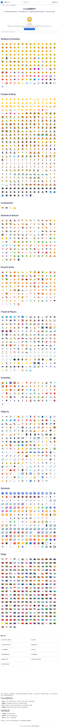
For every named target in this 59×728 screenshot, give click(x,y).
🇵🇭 (38, 605)
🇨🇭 (38, 570)
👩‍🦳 (42, 117)
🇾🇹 (46, 623)
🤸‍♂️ (46, 177)
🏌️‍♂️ (6, 174)
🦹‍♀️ (2, 153)
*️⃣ (54, 525)
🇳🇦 (26, 602)
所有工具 (8, 2)
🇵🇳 (54, 605)
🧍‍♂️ (34, 160)
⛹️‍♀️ (2, 177)
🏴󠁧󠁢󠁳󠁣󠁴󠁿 (10, 627)
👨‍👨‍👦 (22, 188)
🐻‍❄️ (6, 235)
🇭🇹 (2, 588)
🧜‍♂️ (46, 153)
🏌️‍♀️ (10, 174)
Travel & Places (8, 312)
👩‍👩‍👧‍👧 (2, 192)
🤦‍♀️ (14, 128)
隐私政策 (37, 726)
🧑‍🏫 (54, 128)
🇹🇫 (30, 616)
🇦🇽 (38, 563)
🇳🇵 (2, 605)
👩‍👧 (34, 192)
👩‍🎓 (50, 128)
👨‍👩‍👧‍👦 (10, 188)
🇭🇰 (42, 584)
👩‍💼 (22, 135)
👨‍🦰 (6, 117)
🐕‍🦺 (30, 220)
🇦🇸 (22, 563)
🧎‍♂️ (46, 160)
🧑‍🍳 (34, 131)
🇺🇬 (34, 620)
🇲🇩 (54, 595)
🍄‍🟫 (38, 279)
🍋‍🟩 (22, 272)
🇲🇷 (46, 598)
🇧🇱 (26, 566)
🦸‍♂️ (42, 149)
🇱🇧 (6, 595)
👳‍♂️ (10, 145)
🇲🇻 (6, 602)
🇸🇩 (2, 613)
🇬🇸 (22, 584)
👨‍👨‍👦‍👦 (34, 188)
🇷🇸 (34, 609)
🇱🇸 (26, 595)
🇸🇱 (30, 613)
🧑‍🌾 (22, 131)
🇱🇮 (14, 595)
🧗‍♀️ (38, 170)
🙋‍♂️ (30, 124)
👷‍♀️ (46, 142)
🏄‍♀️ (22, 174)
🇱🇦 (2, 595)
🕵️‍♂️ (14, 142)
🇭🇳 (50, 584)
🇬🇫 (38, 581)
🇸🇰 (26, 613)
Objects (5, 411)
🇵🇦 (22, 605)
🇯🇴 (6, 591)
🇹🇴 (6, 620)
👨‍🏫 (2, 131)
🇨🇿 (42, 573)
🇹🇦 (18, 616)
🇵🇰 (42, 605)
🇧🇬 (10, 566)
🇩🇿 (14, 577)
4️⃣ (18, 529)
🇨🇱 (50, 570)
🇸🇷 (46, 613)
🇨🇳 (2, 573)
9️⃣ (38, 529)
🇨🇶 (14, 573)
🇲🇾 (18, 602)
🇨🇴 (6, 573)
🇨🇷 (18, 573)
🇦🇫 (46, 559)
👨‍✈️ (22, 138)
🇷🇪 (26, 609)
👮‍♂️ (2, 142)
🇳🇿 (14, 605)
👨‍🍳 (38, 131)
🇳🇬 (42, 602)
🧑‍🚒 (42, 138)
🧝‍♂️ (2, 156)
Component (7, 203)
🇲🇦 (46, 595)
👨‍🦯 (18, 163)
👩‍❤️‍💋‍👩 (38, 185)
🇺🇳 (42, 620)
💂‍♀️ (30, 142)
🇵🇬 (34, 605)
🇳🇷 (6, 605)
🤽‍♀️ (18, 181)
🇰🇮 (26, 591)
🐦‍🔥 (14, 242)
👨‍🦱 (10, 117)
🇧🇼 (6, 570)
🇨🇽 (34, 573)
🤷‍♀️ (26, 128)
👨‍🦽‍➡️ (14, 167)
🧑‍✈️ (18, 138)
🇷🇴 (30, 609)
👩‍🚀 (38, 138)
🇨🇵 (10, 573)
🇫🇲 (10, 581)
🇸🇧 (50, 609)
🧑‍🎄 (34, 149)
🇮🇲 (26, 588)
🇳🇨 (30, 602)
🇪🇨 (22, 577)
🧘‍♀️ (54, 181)
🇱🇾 (42, 595)
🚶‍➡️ (18, 160)
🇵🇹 (10, 609)
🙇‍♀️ (2, 128)
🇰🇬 (18, 591)
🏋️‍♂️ (10, 177)
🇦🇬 (50, 559)
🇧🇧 (50, 563)
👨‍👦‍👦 (10, 192)
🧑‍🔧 (46, 131)
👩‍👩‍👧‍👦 (50, 188)
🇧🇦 (46, 563)
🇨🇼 (30, 573)
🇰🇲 (30, 591)
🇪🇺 (50, 577)
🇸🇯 (22, 613)
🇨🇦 (18, 570)
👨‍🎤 (54, 135)
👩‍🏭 (10, 135)
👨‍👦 (6, 192)
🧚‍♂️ (22, 153)
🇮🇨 (10, 588)
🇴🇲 (18, 605)
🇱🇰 (18, 595)
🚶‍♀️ (14, 160)
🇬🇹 (26, 584)
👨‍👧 (14, 192)
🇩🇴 (10, 577)
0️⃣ (2, 529)
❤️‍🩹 (10, 79)
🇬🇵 (10, 584)
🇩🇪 (46, 573)
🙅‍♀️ (54, 121)
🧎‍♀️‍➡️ (2, 163)
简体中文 (55, 2)
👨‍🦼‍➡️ (46, 163)
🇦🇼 (34, 563)
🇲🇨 (50, 595)
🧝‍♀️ (6, 156)
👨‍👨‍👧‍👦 (30, 188)
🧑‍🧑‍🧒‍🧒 (14, 195)
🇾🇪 (42, 623)
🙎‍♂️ (38, 121)
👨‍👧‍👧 (22, 192)
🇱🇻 (38, 595)
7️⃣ (30, 529)
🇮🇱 (22, 588)
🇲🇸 (50, 598)
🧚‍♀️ (26, 153)
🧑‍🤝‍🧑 (10, 185)
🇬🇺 (30, 584)
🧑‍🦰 (30, 117)
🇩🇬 (50, 573)
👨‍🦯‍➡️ (22, 163)
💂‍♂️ (26, 142)
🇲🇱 (22, 598)
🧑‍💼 (14, 135)
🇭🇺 (6, 588)
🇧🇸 (50, 566)
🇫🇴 (14, 581)
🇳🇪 (34, 602)
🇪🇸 (42, 577)
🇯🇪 (54, 588)
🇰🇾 (50, 591)
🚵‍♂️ (34, 177)
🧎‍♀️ (50, 160)
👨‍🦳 (14, 117)
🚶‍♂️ (10, 160)
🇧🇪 (2, 566)
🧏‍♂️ (42, 124)
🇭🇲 (46, 584)
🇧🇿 (14, 570)
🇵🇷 (2, 609)
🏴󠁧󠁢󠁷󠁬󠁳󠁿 (14, 627)
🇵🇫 (30, 605)
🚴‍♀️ (26, 177)
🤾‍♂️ (26, 181)
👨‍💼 (18, 135)
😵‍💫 (50, 58)
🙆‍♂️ (6, 124)
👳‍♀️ (14, 145)
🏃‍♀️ (34, 167)
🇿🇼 (2, 627)
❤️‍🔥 (6, 79)
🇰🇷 (42, 591)
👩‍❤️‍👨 (46, 185)
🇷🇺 (38, 609)
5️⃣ (22, 529)
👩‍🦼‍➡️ (54, 163)
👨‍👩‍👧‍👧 (18, 188)
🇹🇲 (54, 616)
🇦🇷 (18, 563)
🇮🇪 (18, 588)
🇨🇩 (26, 570)
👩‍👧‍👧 (42, 192)
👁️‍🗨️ (42, 83)
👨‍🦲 (18, 117)
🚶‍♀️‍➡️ (22, 160)
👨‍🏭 (6, 135)
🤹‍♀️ (42, 181)
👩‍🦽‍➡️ (22, 167)
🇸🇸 (50, 613)
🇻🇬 (14, 623)
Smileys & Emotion (10, 39)
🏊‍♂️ (42, 174)
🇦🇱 (2, 563)
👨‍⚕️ (34, 128)
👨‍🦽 (10, 167)
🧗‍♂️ (34, 170)
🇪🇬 (30, 577)
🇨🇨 (22, 570)
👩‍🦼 (50, 163)
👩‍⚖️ (18, 131)
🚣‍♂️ (30, 174)
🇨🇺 (22, 573)
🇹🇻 (18, 620)
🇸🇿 (14, 616)
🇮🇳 (30, 588)
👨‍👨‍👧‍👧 (38, 188)
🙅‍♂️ (50, 121)
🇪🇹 (46, 577)
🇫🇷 (18, 581)
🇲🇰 (18, 598)
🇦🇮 (54, 559)
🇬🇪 (34, 581)
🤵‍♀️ (34, 145)
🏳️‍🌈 (22, 559)
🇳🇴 (54, 602)
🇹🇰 (46, 616)
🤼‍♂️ (2, 181)
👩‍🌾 (30, 131)
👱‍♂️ (6, 121)
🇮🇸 (46, 588)
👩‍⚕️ (38, 128)
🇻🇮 (18, 623)
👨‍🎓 (46, 128)
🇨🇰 (46, 570)
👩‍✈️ (26, 138)
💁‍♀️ (22, 124)
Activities (6, 378)
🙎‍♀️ (42, 121)
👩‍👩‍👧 (46, 188)
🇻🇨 (6, 623)
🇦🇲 (6, 563)
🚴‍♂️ (22, 177)
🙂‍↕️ (38, 55)
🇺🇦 (30, 620)
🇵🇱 (46, 605)
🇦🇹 (26, 563)
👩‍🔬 (34, 135)
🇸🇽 (6, 616)
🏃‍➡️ (38, 167)
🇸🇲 (34, 613)
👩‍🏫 (6, 131)
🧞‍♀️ (18, 156)
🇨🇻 (26, 573)
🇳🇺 (10, 605)
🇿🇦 (50, 623)
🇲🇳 (30, 598)
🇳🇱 (50, 602)
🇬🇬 (42, 581)
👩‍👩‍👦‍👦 (54, 188)
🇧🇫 (6, 566)
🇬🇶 (14, 584)
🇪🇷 (38, 577)
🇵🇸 (6, 609)
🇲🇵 (38, 598)
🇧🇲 (30, 566)
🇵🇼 (14, 609)
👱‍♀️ (2, 121)
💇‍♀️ (2, 160)
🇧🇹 (54, 566)
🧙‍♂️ (10, 153)
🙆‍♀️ (10, 124)
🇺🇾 (50, 620)
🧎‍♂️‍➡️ (6, 163)
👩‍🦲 (50, 117)
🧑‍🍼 (18, 149)
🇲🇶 (42, 598)
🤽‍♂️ (14, 181)
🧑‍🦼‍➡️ (38, 163)
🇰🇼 (46, 591)
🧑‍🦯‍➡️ (14, 163)
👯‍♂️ (10, 170)
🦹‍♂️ (54, 149)
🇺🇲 (38, 620)
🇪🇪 (26, 577)
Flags (3, 554)
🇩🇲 (6, 577)
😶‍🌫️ (2, 55)
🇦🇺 (30, 563)
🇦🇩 (38, 559)
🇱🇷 (22, 595)
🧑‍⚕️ (30, 128)
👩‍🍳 (42, 131)
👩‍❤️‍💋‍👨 (30, 185)
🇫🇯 (2, 581)
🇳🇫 (38, 602)
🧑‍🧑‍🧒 (10, 195)
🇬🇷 (18, 584)
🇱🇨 (10, 595)
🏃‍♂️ (30, 167)
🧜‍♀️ (50, 153)
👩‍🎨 (14, 138)
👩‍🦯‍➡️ (30, 163)
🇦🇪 (42, 559)
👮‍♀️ (6, 142)
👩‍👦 (26, 192)
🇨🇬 (34, 570)
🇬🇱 (54, 581)
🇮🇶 (38, 588)
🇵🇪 (26, 605)
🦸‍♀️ (46, 149)
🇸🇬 (10, 613)
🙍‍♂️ (26, 121)
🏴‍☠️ (30, 559)
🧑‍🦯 (10, 163)
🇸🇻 (2, 616)
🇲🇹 (54, 598)
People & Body (8, 94)
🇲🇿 (22, 602)
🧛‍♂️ (34, 153)
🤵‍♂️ (30, 145)
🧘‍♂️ (50, 181)
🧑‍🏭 (2, 135)
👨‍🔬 (30, 135)
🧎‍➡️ (54, 160)
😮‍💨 (22, 55)
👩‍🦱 (34, 117)
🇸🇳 (38, 613)
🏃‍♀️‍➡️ (42, 167)
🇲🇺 (2, 602)
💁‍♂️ (18, 124)
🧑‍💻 (38, 135)
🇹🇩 (26, 616)
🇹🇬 (34, 616)
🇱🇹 (30, 595)
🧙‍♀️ (14, 153)
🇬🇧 (26, 581)
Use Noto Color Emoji (29, 29)
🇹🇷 (10, 620)
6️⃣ (26, 529)
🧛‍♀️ (38, 153)
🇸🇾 (10, 616)
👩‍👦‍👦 (30, 192)
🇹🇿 (26, 620)
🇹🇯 (42, 616)
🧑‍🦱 (38, 117)
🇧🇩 (54, 563)
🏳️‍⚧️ (26, 559)
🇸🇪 (6, 613)
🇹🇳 (2, 620)
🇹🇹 (14, 620)
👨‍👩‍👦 (2, 188)
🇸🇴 (42, 613)
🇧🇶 (42, 566)
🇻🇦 (2, 623)
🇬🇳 (6, 584)
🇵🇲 (50, 605)
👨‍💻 (42, 135)
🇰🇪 (14, 591)
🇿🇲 (54, 623)
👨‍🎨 (10, 138)
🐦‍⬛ (6, 242)
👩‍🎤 (2, 138)
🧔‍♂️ (54, 113)
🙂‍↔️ (34, 55)
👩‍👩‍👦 (42, 188)
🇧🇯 (22, 566)
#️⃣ (50, 525)
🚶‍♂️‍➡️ (26, 160)
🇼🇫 (30, 623)
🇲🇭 (14, 598)
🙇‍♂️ (54, 124)
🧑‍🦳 (46, 117)
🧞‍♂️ (14, 156)
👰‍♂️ (42, 145)
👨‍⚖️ (14, 131)
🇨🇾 (38, 573)
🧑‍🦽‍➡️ (6, 167)
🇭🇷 (54, 584)
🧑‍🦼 (34, 163)
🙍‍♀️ (30, 121)
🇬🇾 (38, 584)
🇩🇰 (2, 577)
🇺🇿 (54, 620)
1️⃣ (6, 529)
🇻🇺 (26, 623)
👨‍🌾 (26, 131)
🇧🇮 (18, 566)
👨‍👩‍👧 (6, 188)
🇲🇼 (10, 602)
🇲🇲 (26, 598)
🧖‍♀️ (26, 170)
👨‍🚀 (34, 138)
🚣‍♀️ (34, 174)
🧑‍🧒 (18, 195)
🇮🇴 (34, 588)
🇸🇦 (46, 609)
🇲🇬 (10, 598)
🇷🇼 (42, 609)
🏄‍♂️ (18, 174)
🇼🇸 (34, 623)
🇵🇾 (18, 609)
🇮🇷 (42, 588)
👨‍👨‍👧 (26, 188)
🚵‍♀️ (38, 177)
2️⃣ (10, 529)
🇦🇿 (42, 563)
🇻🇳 (22, 623)
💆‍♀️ (46, 156)
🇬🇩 (30, 581)
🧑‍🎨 (6, 138)
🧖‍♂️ (22, 170)
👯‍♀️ (14, 170)
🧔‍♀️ (2, 117)
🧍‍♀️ (38, 160)
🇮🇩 (14, 588)
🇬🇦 (22, 581)
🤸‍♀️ (50, 177)
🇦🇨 (34, 559)
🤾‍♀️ (30, 181)
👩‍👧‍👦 (38, 192)
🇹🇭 (38, 616)
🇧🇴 (38, 566)
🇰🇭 (22, 591)
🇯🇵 (10, 591)
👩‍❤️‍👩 (54, 185)
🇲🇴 (34, 598)
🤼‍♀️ (6, 181)
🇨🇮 (42, 570)
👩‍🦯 (26, 163)
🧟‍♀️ (30, 156)
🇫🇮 (54, 577)
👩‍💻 (46, 135)
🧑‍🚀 (30, 138)
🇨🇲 (54, 570)
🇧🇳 (34, 566)
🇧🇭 (14, 566)
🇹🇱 (50, 616)
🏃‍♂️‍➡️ (46, 167)
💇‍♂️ (54, 156)
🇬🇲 (2, 584)
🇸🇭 (14, 613)
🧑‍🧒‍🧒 (22, 195)
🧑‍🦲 (54, 117)
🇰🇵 (38, 591)
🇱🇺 (34, 595)
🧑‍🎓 (42, 128)
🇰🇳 (34, 591)
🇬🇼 (34, 584)
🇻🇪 (10, 623)
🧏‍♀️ (46, 124)
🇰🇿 (54, 591)
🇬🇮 (50, 581)
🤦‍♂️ (10, 128)
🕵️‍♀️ (18, 142)
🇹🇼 (22, 620)
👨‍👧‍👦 (18, 192)
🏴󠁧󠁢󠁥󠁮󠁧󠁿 (6, 627)
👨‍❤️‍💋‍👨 (34, 185)
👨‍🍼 (14, 149)
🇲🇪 (2, 598)
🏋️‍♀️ (14, 177)
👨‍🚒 (46, 138)
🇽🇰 (38, 623)
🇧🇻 (2, 570)
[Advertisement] (29, 680)
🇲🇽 (14, 602)
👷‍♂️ (42, 142)
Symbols (5, 488)
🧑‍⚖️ (10, 131)
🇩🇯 (54, 573)
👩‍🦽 (18, 167)
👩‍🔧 (54, 131)
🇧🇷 (46, 566)
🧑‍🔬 (26, 135)
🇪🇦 (18, 577)
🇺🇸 (46, 620)
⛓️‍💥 (54, 466)
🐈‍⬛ (2, 224)
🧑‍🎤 (50, 135)
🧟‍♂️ (26, 156)
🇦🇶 (14, 563)
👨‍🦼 (42, 163)
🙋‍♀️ (34, 124)
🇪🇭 (34, 577)
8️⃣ (34, 529)
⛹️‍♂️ (54, 174)
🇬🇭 (46, 581)
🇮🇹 (50, 588)
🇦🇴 (10, 563)
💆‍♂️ (42, 156)
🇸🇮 (18, 613)
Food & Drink (7, 267)
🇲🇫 (6, 598)
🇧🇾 (10, 570)
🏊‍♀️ (46, 174)
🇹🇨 (22, 616)
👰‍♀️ (46, 145)
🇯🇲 (2, 591)
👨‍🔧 (50, 131)
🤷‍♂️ (22, 128)
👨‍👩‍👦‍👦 (14, 188)
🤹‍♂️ (38, 181)
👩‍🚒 (50, 138)
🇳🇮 (46, 602)
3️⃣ (14, 529)
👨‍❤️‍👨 (50, 185)
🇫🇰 (6, 581)
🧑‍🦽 (2, 167)
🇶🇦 (22, 609)
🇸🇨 (54, 609)
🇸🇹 (54, 613)
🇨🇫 (30, 570)
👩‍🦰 (26, 117)
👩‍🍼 (10, 149)
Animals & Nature (10, 215)
